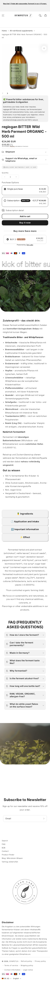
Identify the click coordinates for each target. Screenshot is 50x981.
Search (5, 841)
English (16, 978)
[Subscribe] (44, 818)
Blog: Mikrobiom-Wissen (12, 858)
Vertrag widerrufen (10, 862)
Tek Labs (29, 245)
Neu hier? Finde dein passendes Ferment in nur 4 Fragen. (25, 4)
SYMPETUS (13, 961)
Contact (5, 851)
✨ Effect (25, 537)
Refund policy (26, 961)
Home (4, 31)
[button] (3, 15)
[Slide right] (7, 93)
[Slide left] (3, 93)
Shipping (12, 146)
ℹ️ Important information (25, 529)
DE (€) (6, 978)
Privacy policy (40, 961)
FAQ (3, 844)
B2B (3, 848)
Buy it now (25, 222)
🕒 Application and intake (25, 521)
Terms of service (11, 965)
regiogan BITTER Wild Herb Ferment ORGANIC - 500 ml (24, 35)
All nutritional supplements (21, 31)
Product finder (8, 855)
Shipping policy (27, 965)
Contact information (12, 970)
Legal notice (28, 970)
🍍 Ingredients (25, 513)
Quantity (5, 173)
